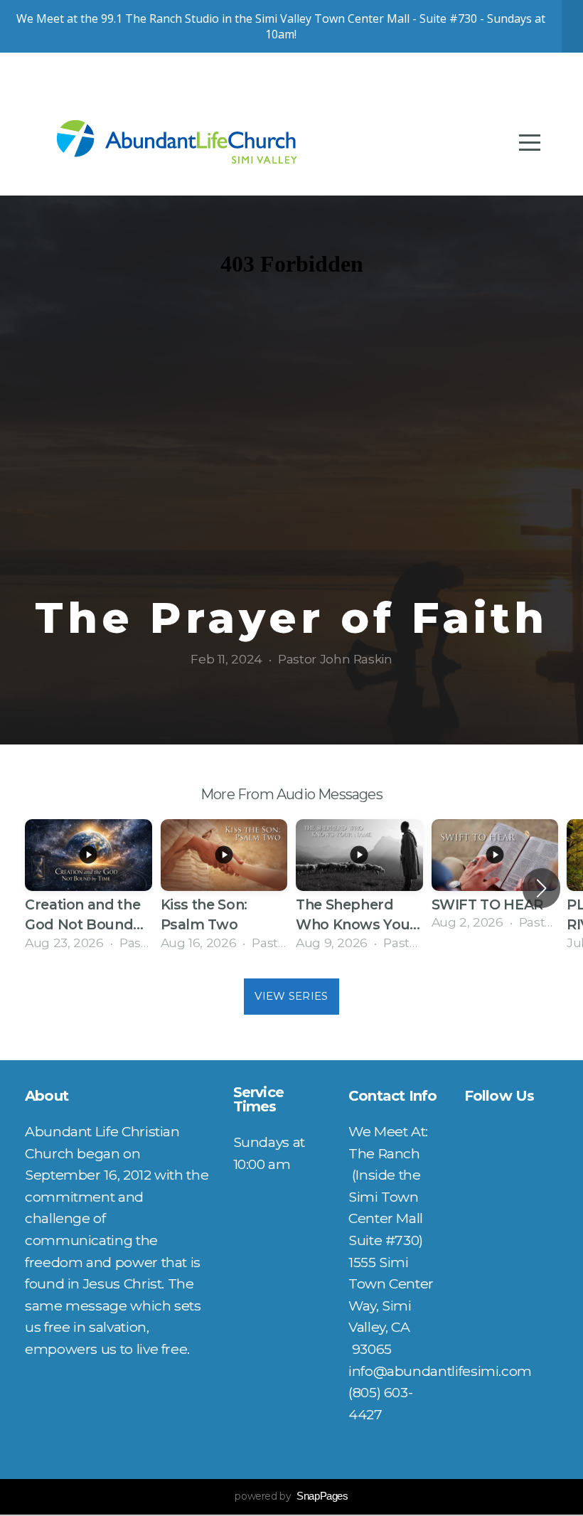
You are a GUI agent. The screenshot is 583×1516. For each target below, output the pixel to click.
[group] (88, 888)
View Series (291, 996)
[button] (541, 888)
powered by (291, 1496)
